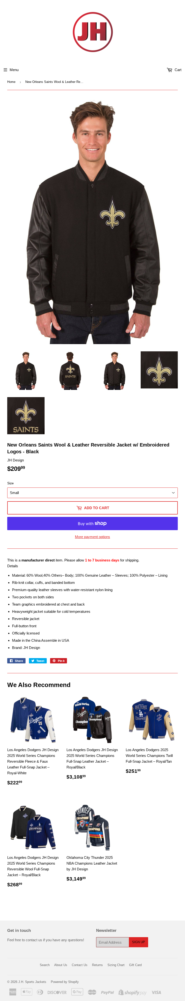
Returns (97, 965)
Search (45, 965)
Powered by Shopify (65, 982)
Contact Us (79, 965)
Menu (14, 70)
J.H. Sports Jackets (32, 982)
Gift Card (135, 965)
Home (11, 82)
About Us (60, 965)
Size (10, 483)
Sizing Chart (116, 965)
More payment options (92, 537)
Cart (177, 70)
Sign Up (138, 942)
